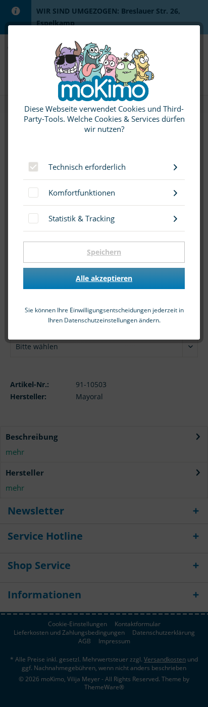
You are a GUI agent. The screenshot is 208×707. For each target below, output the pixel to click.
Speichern (104, 252)
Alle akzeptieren (104, 278)
